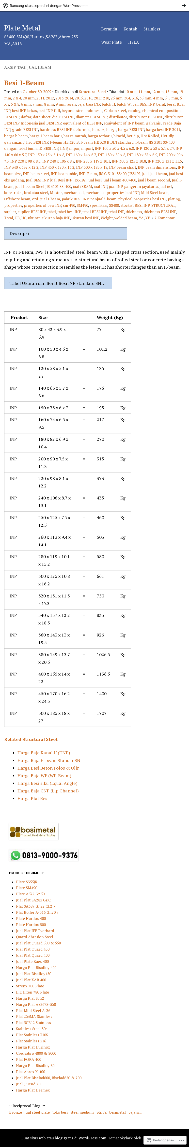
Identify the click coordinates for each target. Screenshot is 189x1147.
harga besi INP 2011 (163, 129)
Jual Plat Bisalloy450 (33, 973)
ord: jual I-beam (46, 198)
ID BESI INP (48, 148)
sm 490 (69, 205)
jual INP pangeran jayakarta (133, 186)
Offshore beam (17, 198)
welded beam (125, 217)
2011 (40, 98)
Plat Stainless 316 (31, 1040)
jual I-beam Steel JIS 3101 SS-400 (43, 186)
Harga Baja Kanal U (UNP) (43, 753)
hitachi (119, 135)
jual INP (100, 186)
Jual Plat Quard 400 (32, 955)
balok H (108, 104)
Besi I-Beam (24, 82)
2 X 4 (17, 98)
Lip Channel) (65, 791)
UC (23, 217)
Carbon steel (115, 110)
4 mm (158, 98)
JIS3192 (134, 173)
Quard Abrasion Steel (34, 936)
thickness (134, 211)
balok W (124, 104)
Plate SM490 (26, 887)
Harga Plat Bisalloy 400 (36, 967)
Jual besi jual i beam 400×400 (111, 180)
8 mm (49, 104)
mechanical (73, 192)
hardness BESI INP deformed (65, 129)
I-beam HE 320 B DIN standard (107, 142)
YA (141, 217)
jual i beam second (154, 180)
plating (174, 198)
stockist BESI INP (135, 205)
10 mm (131, 91)
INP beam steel (36, 173)
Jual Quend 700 (29, 1083)
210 (106, 98)
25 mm (117, 98)
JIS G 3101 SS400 (112, 173)
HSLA (133, 42)
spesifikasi (98, 205)
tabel (51, 211)
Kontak (130, 29)
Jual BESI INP (37, 180)
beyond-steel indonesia (82, 110)
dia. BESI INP (63, 116)
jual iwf (165, 186)
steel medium (82, 1112)
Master (56, 192)
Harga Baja (29, 791)
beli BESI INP (143, 104)
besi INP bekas (24, 110)
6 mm (26, 104)
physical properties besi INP (142, 198)
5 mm (173, 98)
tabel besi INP (69, 211)
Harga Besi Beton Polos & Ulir (48, 768)
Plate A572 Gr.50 (30, 893)
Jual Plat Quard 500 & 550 (38, 942)
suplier (10, 211)
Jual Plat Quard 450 (32, 949)
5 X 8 (15, 104)
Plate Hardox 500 (31, 924)
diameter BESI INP (91, 116)
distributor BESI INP (146, 116)
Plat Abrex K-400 (30, 1071)
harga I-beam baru (46, 135)
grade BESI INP (25, 129)
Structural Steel (92, 91)
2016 (88, 98)
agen (71, 104)
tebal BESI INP (94, 211)
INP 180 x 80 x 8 (111, 154)
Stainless (151, 29)
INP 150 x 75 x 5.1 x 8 (46, 154)
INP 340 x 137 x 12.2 (21, 167)
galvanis (153, 123)
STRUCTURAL (163, 205)
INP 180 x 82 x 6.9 (142, 154)
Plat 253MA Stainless (34, 1016)
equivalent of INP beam (124, 123)
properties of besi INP (42, 205)
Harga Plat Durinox (33, 1047)
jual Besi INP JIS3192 (68, 180)
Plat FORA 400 (28, 1059)
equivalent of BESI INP (82, 123)
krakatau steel (36, 192)
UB (17, 217)
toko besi (60, 1112)
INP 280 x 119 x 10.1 (93, 161)
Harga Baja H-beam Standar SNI (49, 760)
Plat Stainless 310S (32, 1034)
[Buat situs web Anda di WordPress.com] (94, 5)
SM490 (82, 205)
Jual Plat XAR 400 (31, 979)
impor (74, 148)
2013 (59, 98)
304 (127, 98)
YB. (148, 217)
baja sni (135, 1112)
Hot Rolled (150, 135)
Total (8, 217)
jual (145, 173)
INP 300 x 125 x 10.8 (129, 161)
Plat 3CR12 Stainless (33, 1022)
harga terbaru (100, 135)
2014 (69, 98)
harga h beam (16, 135)
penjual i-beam (103, 198)
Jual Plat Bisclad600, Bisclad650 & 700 (48, 1077)
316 (135, 98)
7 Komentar (165, 217)
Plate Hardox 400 (31, 918)
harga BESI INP (131, 129)
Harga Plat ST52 (30, 998)
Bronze (16, 1112)
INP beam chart (122, 167)
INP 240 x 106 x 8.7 (58, 161)
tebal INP (116, 211)
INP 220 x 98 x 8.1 (25, 161)
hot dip (133, 135)
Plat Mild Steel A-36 (33, 1010)
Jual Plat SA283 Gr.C (33, 900)
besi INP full (49, 110)
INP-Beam (88, 173)
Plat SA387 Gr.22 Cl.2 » (35, 906)
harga (111, 129)
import (87, 148)
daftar (26, 116)
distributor (118, 116)
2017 (97, 98)
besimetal (117, 1112)
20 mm (29, 98)
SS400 (114, 205)
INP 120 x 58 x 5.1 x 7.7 (155, 148)
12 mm (158, 91)
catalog (134, 110)
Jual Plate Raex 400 (32, 961)
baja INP (93, 104)
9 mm (60, 104)
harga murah (74, 135)
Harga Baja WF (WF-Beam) (44, 775)
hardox (98, 129)
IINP (63, 148)
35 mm (145, 98)
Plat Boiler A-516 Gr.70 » (37, 912)
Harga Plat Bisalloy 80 (35, 1065)
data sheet (41, 116)
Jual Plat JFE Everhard (35, 930)
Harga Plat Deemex (33, 1090)
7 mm (37, 104)
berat (160, 104)
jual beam (158, 173)
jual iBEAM (82, 186)
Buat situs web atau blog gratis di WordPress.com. (64, 1137)
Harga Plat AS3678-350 (36, 1004)
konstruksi (13, 192)
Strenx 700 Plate (30, 985)
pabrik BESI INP (75, 198)
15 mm (171, 91)
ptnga (101, 1112)
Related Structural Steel (30, 739)
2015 (79, 98)
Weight (107, 217)
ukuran (34, 217)
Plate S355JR (26, 881)
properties (13, 205)
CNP (45, 791)
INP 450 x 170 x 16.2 (57, 167)
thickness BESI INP (160, 211)
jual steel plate (38, 1112)
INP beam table (64, 173)
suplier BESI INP (32, 211)
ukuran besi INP (85, 217)
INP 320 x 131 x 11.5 (165, 161)
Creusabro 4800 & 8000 (36, 1053)
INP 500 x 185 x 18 (91, 167)
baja (81, 104)
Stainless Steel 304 (31, 1028)
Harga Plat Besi (33, 798)
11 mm (144, 91)
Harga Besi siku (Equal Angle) (47, 783)
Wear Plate (111, 42)
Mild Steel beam (155, 192)
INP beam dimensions (157, 167)
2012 (50, 98)
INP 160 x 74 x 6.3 (81, 154)
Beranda (109, 29)
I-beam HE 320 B (64, 142)
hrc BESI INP (37, 142)
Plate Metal (22, 28)
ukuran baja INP (56, 217)
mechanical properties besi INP (112, 192)
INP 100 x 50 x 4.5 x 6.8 (114, 148)
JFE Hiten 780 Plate (32, 992)
